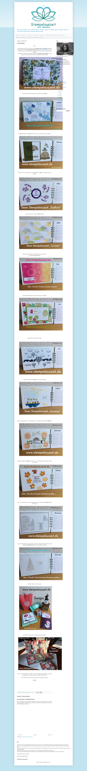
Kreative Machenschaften (43, 49)
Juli (59, 92)
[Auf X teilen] (39, 692)
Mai (59, 95)
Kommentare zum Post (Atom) (27, 736)
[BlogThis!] (37, 692)
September (61, 89)
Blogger (49, 762)
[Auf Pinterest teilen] (41, 692)
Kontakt (30, 35)
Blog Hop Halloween (62, 87)
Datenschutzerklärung (20, 37)
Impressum (61, 35)
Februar (60, 100)
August (60, 90)
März (60, 98)
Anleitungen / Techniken (39, 35)
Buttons (29, 37)
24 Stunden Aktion (61, 84)
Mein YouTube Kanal (37, 37)
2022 (59, 69)
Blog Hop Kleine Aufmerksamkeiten (62, 82)
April (59, 97)
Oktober (60, 80)
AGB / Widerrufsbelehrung (51, 35)
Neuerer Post (19, 734)
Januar (60, 102)
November (61, 78)
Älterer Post (50, 734)
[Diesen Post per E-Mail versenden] (36, 692)
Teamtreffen (60, 85)
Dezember (61, 77)
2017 (59, 104)
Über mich (24, 35)
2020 (59, 72)
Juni (59, 94)
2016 (59, 105)
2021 (59, 70)
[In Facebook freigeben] (40, 692)
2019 (59, 74)
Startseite (18, 35)
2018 (59, 75)
